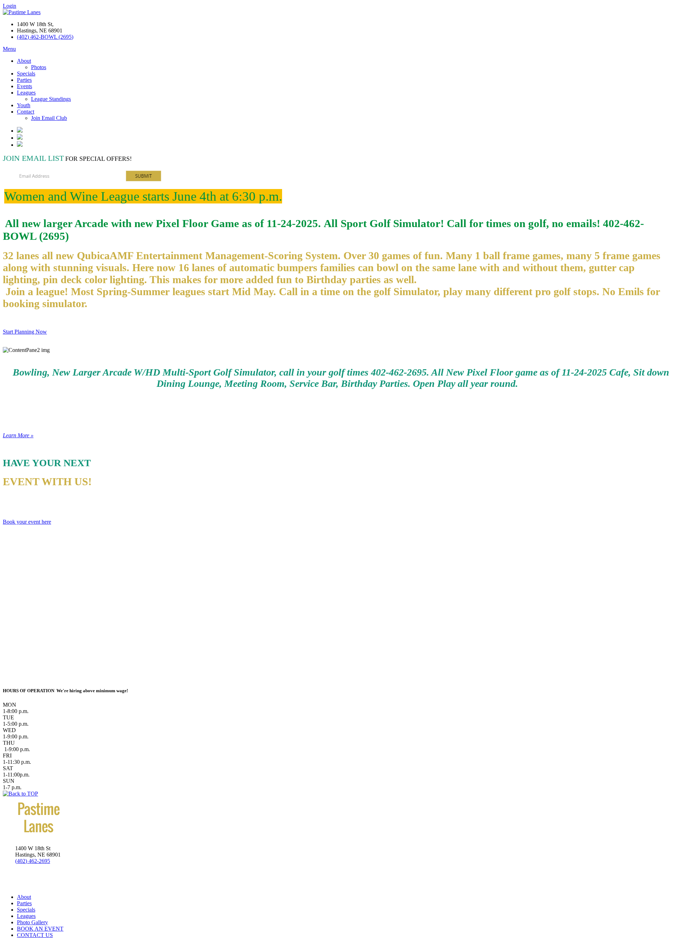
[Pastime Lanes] (22, 12)
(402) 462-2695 (32, 861)
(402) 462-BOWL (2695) (45, 37)
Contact (25, 112)
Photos (38, 67)
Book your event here (27, 522)
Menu (9, 49)
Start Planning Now (25, 332)
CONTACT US (35, 935)
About (24, 61)
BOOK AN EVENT (40, 929)
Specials (26, 74)
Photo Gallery (32, 922)
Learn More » (18, 435)
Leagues (26, 93)
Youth (23, 105)
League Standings (51, 99)
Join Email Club (49, 118)
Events (24, 86)
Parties (24, 80)
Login (9, 6)
